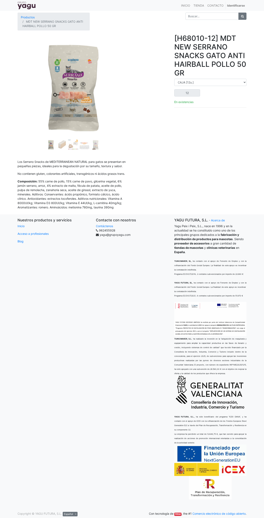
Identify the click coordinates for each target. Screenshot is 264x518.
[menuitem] (185, 5)
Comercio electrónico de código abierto (219, 513)
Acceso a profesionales (33, 233)
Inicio (21, 226)
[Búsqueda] (242, 16)
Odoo (178, 514)
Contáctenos (104, 226)
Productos (28, 17)
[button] (26, 75)
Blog (21, 241)
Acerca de (218, 220)
